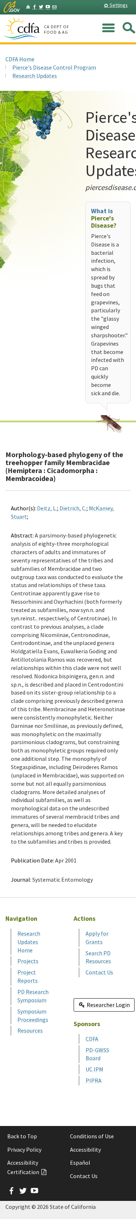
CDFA (92, 1038)
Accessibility (85, 1149)
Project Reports (27, 976)
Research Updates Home (28, 942)
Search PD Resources (98, 957)
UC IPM (94, 1069)
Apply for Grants (97, 937)
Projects (27, 961)
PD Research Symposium (33, 996)
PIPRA (94, 1080)
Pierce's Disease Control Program (54, 67)
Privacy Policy (24, 1149)
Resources (30, 1030)
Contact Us (99, 972)
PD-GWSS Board (97, 1054)
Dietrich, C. (72, 508)
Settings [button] (118, 5)
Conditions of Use (92, 1136)
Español (80, 1162)
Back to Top (22, 1136)
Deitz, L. (47, 508)
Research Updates (34, 75)
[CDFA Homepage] (22, 29)
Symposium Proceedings (32, 1015)
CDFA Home (19, 59)
